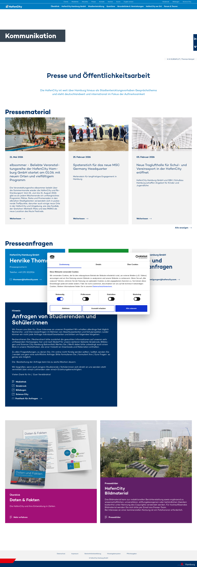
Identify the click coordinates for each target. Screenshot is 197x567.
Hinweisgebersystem (114, 554)
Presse (93, 2)
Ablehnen (66, 308)
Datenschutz (61, 554)
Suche (118, 2)
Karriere (110, 2)
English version (128, 2)
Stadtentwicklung (96, 6)
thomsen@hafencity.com (25, 279)
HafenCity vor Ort (154, 6)
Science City (187, 2)
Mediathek (75, 2)
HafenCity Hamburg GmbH (74, 6)
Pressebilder (115, 517)
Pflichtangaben (132, 554)
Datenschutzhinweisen (102, 286)
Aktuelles (85, 2)
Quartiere (110, 6)
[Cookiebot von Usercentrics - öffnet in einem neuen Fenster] (137, 257)
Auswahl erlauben (98, 308)
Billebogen (176, 2)
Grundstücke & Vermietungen (130, 6)
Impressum (74, 554)
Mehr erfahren (21, 517)
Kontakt (101, 2)
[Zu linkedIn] (195, 39)
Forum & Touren (171, 6)
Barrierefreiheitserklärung (93, 554)
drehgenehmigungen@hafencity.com (158, 279)
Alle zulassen (131, 308)
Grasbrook (165, 2)
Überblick (55, 6)
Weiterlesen (15, 218)
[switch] (85, 299)
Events (66, 2)
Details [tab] (98, 264)
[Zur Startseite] (14, 6)
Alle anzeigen (181, 227)
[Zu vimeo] (195, 47)
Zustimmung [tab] (64, 264)
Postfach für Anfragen (27, 398)
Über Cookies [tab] (132, 264)
